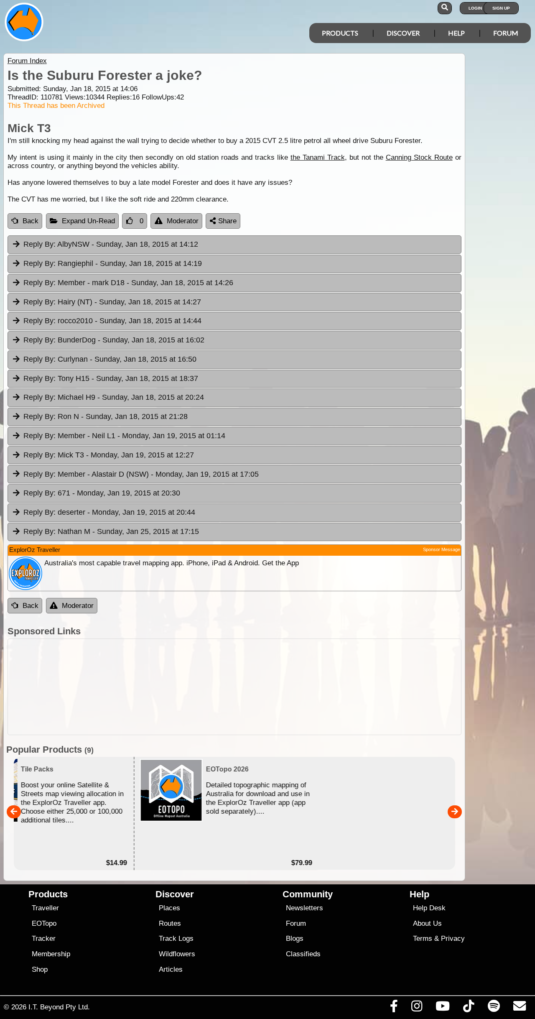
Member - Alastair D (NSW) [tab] (141, 474)
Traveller (45, 908)
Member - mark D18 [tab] (128, 282)
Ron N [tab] (105, 416)
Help (456, 33)
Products (340, 33)
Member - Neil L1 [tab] (124, 436)
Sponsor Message (441, 549)
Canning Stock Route (419, 157)
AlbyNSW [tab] (110, 244)
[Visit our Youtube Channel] (443, 1008)
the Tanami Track (317, 157)
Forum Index (27, 61)
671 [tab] (101, 493)
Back (30, 221)
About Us (427, 923)
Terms (422, 938)
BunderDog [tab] (113, 340)
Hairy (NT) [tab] (112, 302)
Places (169, 908)
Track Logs (176, 938)
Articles (171, 969)
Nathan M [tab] (111, 531)
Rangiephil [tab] (112, 263)
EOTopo (44, 923)
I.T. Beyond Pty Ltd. (59, 1007)
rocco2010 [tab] (112, 321)
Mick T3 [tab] (108, 455)
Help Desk (429, 908)
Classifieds (303, 954)
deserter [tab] (109, 512)
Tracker (44, 938)
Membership (51, 954)
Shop (40, 969)
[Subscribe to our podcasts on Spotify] (493, 1008)
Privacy (453, 938)
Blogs (294, 938)
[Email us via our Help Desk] (519, 1008)
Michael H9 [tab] (113, 397)
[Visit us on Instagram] (416, 1008)
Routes (170, 923)
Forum (505, 33)
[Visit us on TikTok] (468, 1008)
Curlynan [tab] (109, 359)
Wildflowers (177, 954)
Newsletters (304, 908)
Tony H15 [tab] (110, 378)
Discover (403, 33)
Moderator (183, 221)
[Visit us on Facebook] (394, 1008)
